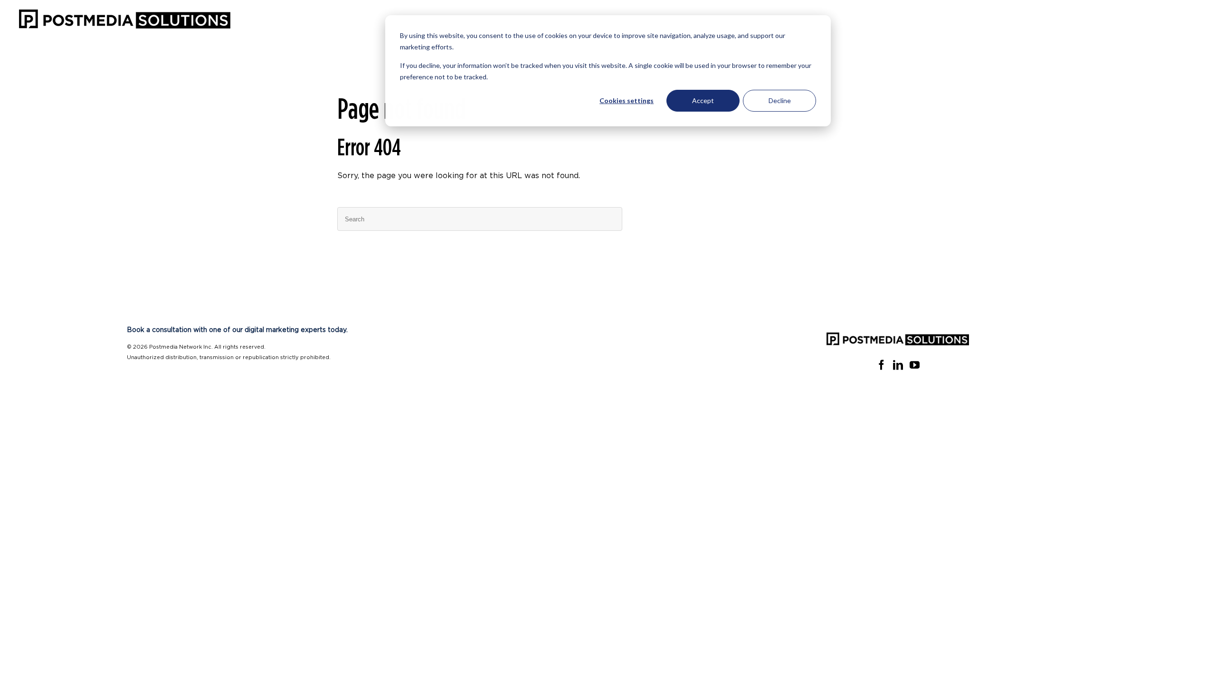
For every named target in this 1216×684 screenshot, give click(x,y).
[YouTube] (915, 365)
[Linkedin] (898, 365)
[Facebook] (881, 365)
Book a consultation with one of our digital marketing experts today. (237, 330)
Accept (703, 100)
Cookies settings (626, 100)
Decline (780, 100)
